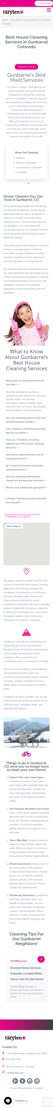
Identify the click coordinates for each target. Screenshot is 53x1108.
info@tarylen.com (15, 1075)
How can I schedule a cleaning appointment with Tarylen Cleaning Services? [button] (25, 443)
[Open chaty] (8, 1100)
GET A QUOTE (45, 3)
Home (5, 20)
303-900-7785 (13, 1062)
